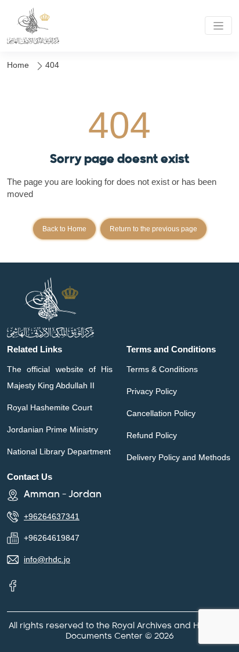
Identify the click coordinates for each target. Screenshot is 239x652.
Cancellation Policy (160, 413)
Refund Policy (151, 435)
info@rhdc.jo (47, 559)
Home (18, 65)
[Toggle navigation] (218, 25)
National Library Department (59, 451)
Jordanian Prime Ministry (52, 429)
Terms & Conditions (162, 369)
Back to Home (64, 229)
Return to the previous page (153, 229)
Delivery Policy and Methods (178, 457)
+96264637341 (51, 516)
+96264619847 (51, 537)
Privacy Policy (151, 391)
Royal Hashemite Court (49, 407)
